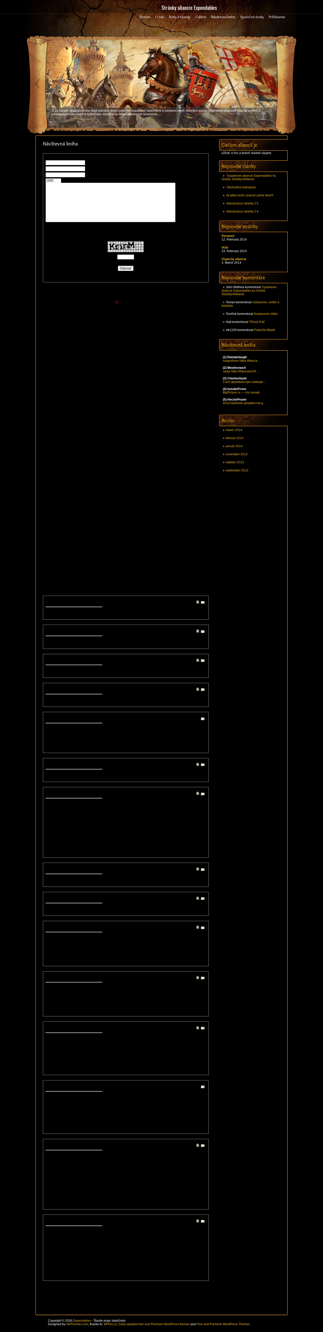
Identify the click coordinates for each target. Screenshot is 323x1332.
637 (82, 407)
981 (201, 466)
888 (88, 452)
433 (56, 370)
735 (69, 425)
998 (153, 470)
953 (182, 461)
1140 (51, 506)
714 (94, 420)
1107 (107, 497)
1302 (110, 543)
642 (113, 407)
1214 (166, 520)
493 (119, 379)
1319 (93, 547)
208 (56, 329)
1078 (182, 488)
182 (50, 325)
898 (151, 452)
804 (189, 434)
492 (113, 379)
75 (49, 307)
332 (50, 352)
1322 (117, 547)
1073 (142, 488)
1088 (109, 493)
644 (126, 407)
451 (170, 370)
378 (182, 357)
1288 (150, 538)
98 (154, 307)
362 (82, 357)
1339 (101, 552)
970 (132, 466)
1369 (190, 556)
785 (69, 434)
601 (170, 398)
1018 (158, 475)
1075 (158, 488)
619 (125, 402)
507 (50, 384)
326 (170, 348)
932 (50, 461)
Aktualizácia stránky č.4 (242, 211)
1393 (77, 565)
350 (164, 352)
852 (176, 443)
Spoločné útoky (252, 17)
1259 (69, 534)
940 (100, 461)
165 (100, 320)
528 (182, 384)
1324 (134, 547)
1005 (53, 475)
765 (100, 429)
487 (82, 379)
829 (189, 438)
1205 (93, 520)
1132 (145, 502)
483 (56, 379)
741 (107, 425)
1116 (176, 497)
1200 (53, 520)
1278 (69, 538)
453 (182, 370)
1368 (182, 556)
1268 (142, 534)
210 (69, 329)
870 (132, 447)
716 (107, 420)
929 (189, 457)
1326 (150, 547)
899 (157, 452)
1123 (75, 502)
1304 (126, 543)
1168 (114, 511)
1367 (174, 556)
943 (119, 461)
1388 (190, 561)
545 (132, 388)
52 (103, 302)
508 (56, 384)
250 (164, 334)
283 (56, 343)
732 (50, 425)
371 (138, 357)
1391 (61, 565)
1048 (93, 484)
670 (132, 411)
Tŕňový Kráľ (257, 322)
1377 (101, 561)
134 (63, 316)
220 (132, 329)
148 (151, 316)
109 (64, 311)
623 (151, 402)
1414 (93, 570)
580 (195, 393)
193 (119, 325)
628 (182, 402)
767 (113, 429)
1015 (134, 475)
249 (157, 334)
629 (189, 402)
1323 (125, 547)
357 (50, 357)
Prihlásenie (277, 17)
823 (151, 438)
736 (75, 425)
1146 (98, 506)
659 (63, 411)
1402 (150, 565)
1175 (169, 511)
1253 (174, 529)
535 (69, 388)
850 (164, 443)
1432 (85, 575)
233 (56, 334)
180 (195, 320)
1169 (122, 511)
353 (182, 352)
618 (119, 402)
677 (176, 411)
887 (82, 452)
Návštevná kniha (223, 17)
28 (154, 298)
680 (195, 411)
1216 (182, 520)
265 (100, 339)
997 (146, 470)
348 (151, 352)
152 (176, 316)
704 (189, 416)
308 (56, 348)
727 (176, 420)
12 (81, 298)
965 (100, 466)
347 (145, 352)
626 (170, 402)
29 (158, 298)
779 (189, 429)
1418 (125, 570)
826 (170, 438)
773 (151, 429)
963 (88, 466)
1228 (125, 525)
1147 (106, 506)
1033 (125, 479)
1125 (90, 502)
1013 (117, 475)
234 (63, 334)
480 (195, 375)
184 (63, 325)
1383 (150, 561)
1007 (69, 475)
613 (88, 402)
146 (138, 316)
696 (138, 416)
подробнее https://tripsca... (241, 360)
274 (157, 339)
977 (176, 466)
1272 (174, 534)
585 (69, 398)
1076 (166, 488)
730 (195, 420)
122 (143, 311)
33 (177, 298)
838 (88, 443)
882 (50, 452)
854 (189, 443)
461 (75, 375)
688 (88, 416)
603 (182, 398)
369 (126, 357)
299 (157, 343)
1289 (158, 538)
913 (88, 457)
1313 (198, 543)
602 (176, 398)
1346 (158, 552)
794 (126, 434)
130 (194, 311)
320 (132, 348)
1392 (69, 565)
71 (189, 302)
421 (138, 366)
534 (63, 388)
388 (88, 361)
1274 (190, 534)
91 (122, 307)
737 (82, 425)
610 (69, 402)
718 (119, 420)
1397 (109, 565)
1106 (100, 497)
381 (201, 357)
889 (94, 452)
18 (109, 298)
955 (195, 461)
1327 (158, 547)
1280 (85, 538)
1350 (190, 552)
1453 (129, 579)
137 (82, 316)
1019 (166, 475)
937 (82, 461)
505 (195, 379)
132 (50, 316)
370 (132, 357)
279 (189, 339)
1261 (85, 534)
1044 (61, 484)
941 (107, 461)
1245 (109, 529)
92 (126, 307)
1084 (77, 493)
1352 (53, 556)
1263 (101, 534)
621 (138, 402)
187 (82, 325)
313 (88, 348)
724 (157, 420)
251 (170, 334)
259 (63, 339)
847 (145, 443)
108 (58, 311)
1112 (146, 497)
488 (88, 379)
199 (157, 325)
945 (132, 461)
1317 (77, 547)
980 (195, 466)
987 (83, 470)
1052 (125, 484)
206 (201, 325)
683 (56, 416)
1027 (77, 479)
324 (157, 348)
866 (107, 447)
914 (94, 457)
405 (195, 361)
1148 (114, 506)
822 (144, 438)
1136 (176, 502)
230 (195, 329)
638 (88, 407)
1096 (174, 493)
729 (189, 420)
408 (56, 366)
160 (69, 320)
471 (138, 375)
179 (189, 320)
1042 (198, 479)
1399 (125, 565)
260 (69, 339)
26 (145, 298)
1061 (198, 484)
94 (136, 307)
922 (144, 457)
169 (126, 320)
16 (99, 298)
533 (56, 388)
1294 (198, 538)
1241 (77, 529)
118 (118, 311)
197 (145, 325)
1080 (198, 488)
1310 (174, 543)
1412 (77, 570)
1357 (93, 556)
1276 (53, 538)
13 (86, 298)
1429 (61, 575)
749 (157, 425)
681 (201, 411)
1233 (166, 525)
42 (58, 302)
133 (56, 316)
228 (182, 329)
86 (99, 307)
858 (56, 447)
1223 (85, 525)
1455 (146, 579)
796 (138, 434)
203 (182, 325)
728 (182, 420)
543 (119, 388)
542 (113, 388)
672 (145, 411)
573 (151, 393)
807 (50, 438)
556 (201, 388)
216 (107, 329)
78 (63, 307)
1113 (153, 497)
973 (151, 466)
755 (195, 425)
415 (100, 366)
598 (151, 398)
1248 (134, 529)
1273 (182, 534)
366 (107, 357)
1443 (174, 575)
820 (132, 438)
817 (113, 438)
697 (145, 416)
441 (107, 370)
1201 (61, 520)
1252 (166, 529)
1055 (150, 484)
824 (157, 438)
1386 (174, 561)
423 (151, 366)
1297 (69, 543)
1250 (150, 529)
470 (132, 375)
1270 (158, 534)
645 (132, 407)
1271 (166, 534)
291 (107, 343)
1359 (109, 556)
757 (50, 429)
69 (180, 302)
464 (94, 375)
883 (56, 452)
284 (63, 343)
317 (113, 348)
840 (100, 443)
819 (125, 438)
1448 (89, 579)
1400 (134, 565)
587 (82, 398)
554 (189, 388)
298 (151, 343)
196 (138, 325)
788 (88, 434)
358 (56, 357)
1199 (200, 516)
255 (195, 334)
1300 (93, 543)
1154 (161, 506)
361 (75, 357)
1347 (166, 552)
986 (77, 470)
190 (100, 325)
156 (201, 316)
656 (201, 407)
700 (164, 416)
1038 (166, 479)
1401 (142, 565)
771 (138, 429)
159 (63, 320)
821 (138, 438)
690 (100, 416)
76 (54, 307)
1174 (161, 511)
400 (164, 361)
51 (98, 302)
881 (201, 447)
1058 (174, 484)
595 (132, 398)
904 (189, 452)
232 (50, 334)
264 (94, 339)
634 (63, 407)
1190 (129, 516)
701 (170, 416)
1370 (198, 556)
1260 (77, 534)
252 (176, 334)
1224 (93, 525)
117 (112, 311)
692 (113, 416)
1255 (190, 529)
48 (85, 302)
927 (176, 457)
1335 (69, 552)
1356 (85, 556)
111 (76, 311)
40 (48, 302)
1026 (69, 479)
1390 (53, 565)
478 (182, 375)
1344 (142, 552)
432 (50, 370)
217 (113, 329)
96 (145, 307)
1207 (110, 520)
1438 (134, 575)
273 (151, 339)
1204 (85, 520)
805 (195, 434)
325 (163, 348)
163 (88, 320)
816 (107, 438)
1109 (123, 497)
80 (72, 307)
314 (94, 348)
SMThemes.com (77, 1324)
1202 (69, 520)
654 (189, 407)
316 (107, 348)
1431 (77, 575)
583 (56, 398)
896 (138, 452)
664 (94, 411)
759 (63, 429)
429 (189, 366)
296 (138, 343)
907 (50, 457)
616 (107, 402)
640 (100, 407)
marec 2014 (234, 430)
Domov (145, 17)
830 (195, 438)
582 (50, 398)
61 (144, 302)
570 (132, 393)
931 (201, 457)
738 (88, 425)
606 (201, 398)
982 (52, 470)
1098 (190, 493)
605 (195, 398)
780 (195, 429)
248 (151, 334)
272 (145, 339)
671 (138, 411)
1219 (53, 525)
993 (121, 470)
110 (70, 311)
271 (138, 339)
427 (176, 366)
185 (69, 325)
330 (195, 348)
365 (100, 357)
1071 (125, 488)
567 (113, 393)
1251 (158, 529)
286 (75, 343)
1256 (198, 529)
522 (144, 384)
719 (125, 420)
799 (157, 434)
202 (176, 325)
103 (182, 307)
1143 (75, 506)
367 (113, 357)
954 (189, 461)
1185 (90, 516)
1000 (166, 470)
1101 (61, 497)
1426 (190, 570)
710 (69, 420)
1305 (134, 543)
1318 (85, 547)
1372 (61, 561)
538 (88, 388)
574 (157, 393)
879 (189, 447)
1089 (117, 493)
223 (151, 329)
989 (96, 470)
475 (164, 375)
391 (107, 361)
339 (94, 352)
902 (176, 452)
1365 (158, 556)
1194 (161, 516)
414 (94, 366)
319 (125, 348)
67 (171, 302)
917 (113, 457)
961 (75, 466)
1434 (101, 575)
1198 (192, 516)
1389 (198, 561)
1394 (85, 565)
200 (164, 325)
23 (131, 298)
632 (50, 407)
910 (69, 457)
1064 (69, 488)
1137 (184, 502)
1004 (198, 470)
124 (156, 311)
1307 (150, 543)
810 (69, 438)
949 (157, 461)
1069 (109, 488)
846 (138, 443)
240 (100, 334)
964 (94, 466)
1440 (150, 575)
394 (126, 361)
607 (50, 402)
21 (122, 298)
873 (151, 447)
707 (50, 420)
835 (69, 443)
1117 (184, 497)
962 (82, 466)
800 (164, 434)
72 (194, 302)
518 (119, 384)
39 (204, 298)
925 (163, 457)
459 (63, 375)
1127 (106, 502)
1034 (134, 479)
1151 (137, 506)
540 (100, 388)
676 (170, 411)
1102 (68, 497)
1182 (67, 516)
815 (100, 438)
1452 (121, 579)
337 (82, 352)
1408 (198, 565)
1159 (200, 506)
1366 (166, 556)
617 (113, 402)
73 (198, 302)
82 (81, 307)
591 (107, 398)
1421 (150, 570)
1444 (182, 575)
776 (170, 429)
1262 (93, 534)
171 (138, 320)
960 (69, 466)
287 (82, 343)
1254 (182, 529)
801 (170, 434)
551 (170, 388)
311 (75, 348)
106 (201, 307)
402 (176, 361)
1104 (84, 497)
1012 (109, 475)
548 (151, 388)
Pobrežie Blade (264, 330)
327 (176, 348)
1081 (53, 493)
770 (132, 429)
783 (56, 434)
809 (63, 438)
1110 (131, 497)
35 (186, 298)
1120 (51, 502)
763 (88, 429)
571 (138, 393)
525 (163, 384)
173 (151, 320)
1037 (158, 479)
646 (138, 407)
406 (201, 361)
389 (94, 361)
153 (182, 316)
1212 (150, 520)
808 (56, 438)
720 (132, 420)
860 (69, 447)
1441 (158, 575)
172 (145, 320)
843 (119, 443)
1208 (118, 520)
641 (107, 407)
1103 (76, 497)
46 (76, 302)
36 (190, 298)
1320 (101, 547)
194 (126, 325)
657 (50, 411)
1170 (129, 511)
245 (132, 334)
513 (88, 384)
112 (82, 311)
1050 (109, 484)
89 (113, 307)
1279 (77, 538)
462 (82, 375)
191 (107, 325)
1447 (81, 579)
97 (149, 307)
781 (201, 429)
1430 (69, 575)
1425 (182, 570)
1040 (182, 479)
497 (145, 379)
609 (63, 402)
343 (119, 352)
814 (94, 438)
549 (157, 388)
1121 (59, 502)
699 (157, 416)
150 (164, 316)
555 (195, 388)
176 (170, 320)
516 (107, 384)
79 (67, 307)
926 (170, 457)
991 (109, 470)
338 (88, 352)
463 (88, 375)
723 (151, 420)
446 (138, 370)
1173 (153, 511)
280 (195, 339)
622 (144, 402)
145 (132, 316)
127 (175, 311)
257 (50, 339)
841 (107, 443)
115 (100, 311)
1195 (169, 516)
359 (63, 357)
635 (69, 407)
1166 (98, 511)
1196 (176, 516)
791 (107, 434)
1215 (174, 520)
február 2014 (235, 438)
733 (56, 425)
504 (189, 379)
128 (181, 311)
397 (145, 361)
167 (113, 320)
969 (126, 466)
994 (127, 470)
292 (113, 343)
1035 (142, 479)
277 (176, 339)
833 (56, 443)
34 (181, 298)
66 (167, 302)
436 (75, 370)
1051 (117, 484)
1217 (190, 520)
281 (201, 339)
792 (113, 434)
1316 (69, 547)
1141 (59, 506)
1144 (82, 506)
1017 (150, 475)
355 (195, 352)
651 (170, 407)
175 (164, 320)
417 (113, 366)
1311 (182, 543)
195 (132, 325)
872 (145, 447)
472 (145, 375)
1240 (69, 529)
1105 (92, 497)
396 (138, 361)
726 (170, 420)
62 (148, 302)
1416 (109, 570)
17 (104, 298)
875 (164, 447)
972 (145, 466)
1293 (190, 538)
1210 (134, 520)
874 (157, 447)
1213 (158, 520)
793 (119, 434)
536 (75, 388)
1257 (53, 534)
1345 (150, 552)
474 (157, 375)
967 (113, 466)
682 (50, 416)
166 (107, 320)
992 (115, 470)
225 (163, 329)
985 (71, 470)
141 (107, 316)
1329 (174, 547)
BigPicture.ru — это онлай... (242, 392)
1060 (190, 484)
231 (201, 329)
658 (56, 411)
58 (130, 302)
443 (119, 370)
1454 (138, 579)
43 (62, 302)
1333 (53, 552)
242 (113, 334)
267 (113, 339)
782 (50, 434)
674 (157, 411)
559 (63, 393)
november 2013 (237, 454)
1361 (125, 556)
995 (134, 470)
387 (82, 361)
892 (113, 452)
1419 (134, 570)
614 (94, 402)
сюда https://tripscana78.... (241, 371)
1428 (53, 575)
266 (107, 339)
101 (170, 307)
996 (140, 470)
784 (63, 434)
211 (75, 329)
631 (201, 402)
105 (195, 307)
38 (199, 298)
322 (144, 348)
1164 (82, 511)
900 (164, 452)
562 (82, 393)
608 (56, 402)
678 (182, 411)
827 (176, 438)
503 (182, 379)
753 (182, 425)
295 (132, 343)
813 (88, 438)
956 (201, 461)
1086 (93, 493)
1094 (158, 493)
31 (168, 298)
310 (69, 348)
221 (138, 329)
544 (126, 388)
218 (119, 329)
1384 (158, 561)
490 (100, 379)
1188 (114, 516)
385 (69, 361)
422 (144, 366)
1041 (190, 479)
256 (201, 334)
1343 (134, 552)
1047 (85, 484)
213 (88, 329)
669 (126, 411)
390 (100, 361)
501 (170, 379)
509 (63, 384)
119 (124, 311)
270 (132, 339)
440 (100, 370)
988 (90, 470)
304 (189, 343)
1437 (125, 575)
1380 (125, 561)
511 (75, 384)
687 (82, 416)
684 (63, 416)
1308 (158, 543)
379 (189, 357)
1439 (142, 575)
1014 (125, 475)
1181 (59, 516)
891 (107, 452)
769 (126, 429)
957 (50, 466)
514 (94, 384)
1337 (85, 552)
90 (117, 307)
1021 (182, 475)
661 (75, 411)
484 (63, 379)
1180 (51, 516)
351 (170, 352)
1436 (117, 575)
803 (182, 434)
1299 (85, 543)
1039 (174, 479)
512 (81, 384)
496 (138, 379)
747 (145, 425)
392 (113, 361)
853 (182, 443)
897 (145, 452)
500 (164, 379)
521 (138, 384)
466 (107, 375)
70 (185, 302)
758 (56, 429)
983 (58, 470)
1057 (166, 484)
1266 (125, 534)
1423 (166, 570)
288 (88, 343)
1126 (98, 502)
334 (63, 352)
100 (164, 307)
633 (56, 407)
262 (82, 339)
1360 (117, 556)
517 (113, 384)
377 (176, 357)
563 (88, 393)
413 (88, 366)
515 (100, 384)
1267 (134, 534)
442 (113, 370)
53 (108, 302)
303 (182, 343)
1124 (82, 502)
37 (195, 298)
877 (176, 447)
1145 (90, 506)
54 (112, 302)
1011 (101, 475)
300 (164, 343)
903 (182, 452)
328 (182, 348)
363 (88, 357)
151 (170, 316)
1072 (134, 488)
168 (119, 320)
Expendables (82, 1320)
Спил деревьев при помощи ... (244, 382)
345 (132, 352)
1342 (125, 552)
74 (203, 302)
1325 (142, 547)
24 (136, 298)
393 (119, 361)
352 (176, 352)
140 (100, 316)
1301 (101, 543)
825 (163, 438)
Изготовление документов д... (244, 403)
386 (75, 361)
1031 (109, 479)
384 (63, 361)
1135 (169, 502)
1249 (142, 529)
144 (126, 316)
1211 (142, 520)
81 (76, 307)
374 (157, 357)
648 (151, 407)
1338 (93, 552)
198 (151, 325)
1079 (190, 488)
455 (195, 370)
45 (71, 302)
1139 (200, 502)
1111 (139, 497)
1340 (109, 552)
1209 (126, 520)
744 (126, 425)
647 (145, 407)
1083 (69, 493)
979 (189, 466)
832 (50, 443)
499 (157, 379)
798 (151, 434)
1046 (77, 484)
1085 (85, 493)
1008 (77, 475)
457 (50, 375)
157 (50, 320)
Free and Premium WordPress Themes (223, 1324)
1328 (166, 547)
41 (53, 302)
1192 (145, 516)
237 (82, 334)
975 (164, 466)
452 (176, 370)
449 (157, 370)
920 (132, 457)
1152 (145, 506)
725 (163, 420)
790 (100, 434)
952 (176, 461)
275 (164, 339)
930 (195, 457)
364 (94, 357)
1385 (166, 561)
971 (138, 466)
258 (56, 339)
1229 (134, 525)
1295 (53, 543)
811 (75, 438)
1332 (198, 547)
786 (75, 434)
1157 (184, 506)
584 (63, 398)
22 (127, 298)
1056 (158, 484)
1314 (53, 547)
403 (182, 361)
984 (64, 470)
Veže (225, 247)
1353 (61, 556)
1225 (101, 525)
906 (201, 452)
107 (51, 311)
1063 (61, 488)
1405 (174, 565)
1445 (190, 575)
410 (69, 366)
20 (118, 298)
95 (140, 307)
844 (126, 443)
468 (119, 375)
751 (170, 425)
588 (88, 398)
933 (56, 461)
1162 (67, 511)
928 (182, 457)
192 (113, 325)
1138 (192, 502)
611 (75, 402)
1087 (101, 493)
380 (195, 357)
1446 (198, 575)
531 (201, 384)
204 (189, 325)
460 (69, 375)
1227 (117, 525)
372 (145, 357)
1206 (101, 520)
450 (164, 370)
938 (88, 461)
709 (63, 420)
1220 (61, 525)
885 (69, 452)
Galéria (200, 17)
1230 (142, 525)
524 (157, 384)
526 (170, 384)
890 (100, 452)
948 (151, 461)
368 (119, 357)
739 (94, 425)
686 (75, 416)
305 (195, 343)
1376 (93, 561)
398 (151, 361)
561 (75, 393)
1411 (69, 570)
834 (63, 443)
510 (69, 384)
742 (113, 425)
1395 (93, 565)
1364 (150, 556)
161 (75, 320)
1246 (117, 529)
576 (170, 393)
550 (164, 388)
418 (119, 366)
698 (151, 416)
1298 (77, 543)
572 (145, 393)
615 (100, 402)
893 (119, 452)
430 (195, 366)
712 (81, 420)
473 (151, 375)
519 (125, 384)
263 (88, 339)
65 (162, 302)
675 (164, 411)
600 (164, 398)
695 (132, 416)
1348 (174, 552)
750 (164, 425)
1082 (61, 493)
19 (113, 298)
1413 (85, 570)
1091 (134, 493)
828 (182, 438)
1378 (109, 561)
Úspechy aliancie (234, 259)
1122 (67, 502)
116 (106, 311)
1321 (109, 547)
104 (189, 307)
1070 (117, 488)
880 (195, 447)
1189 (122, 516)
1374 (77, 561)
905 (195, 452)
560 (69, 393)
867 (113, 447)
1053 (134, 484)
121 (137, 311)
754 (189, 425)
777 (176, 429)
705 (195, 416)
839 (94, 443)
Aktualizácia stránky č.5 (242, 203)
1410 (61, 570)
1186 (98, 516)
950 (164, 461)
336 (75, 352)
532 (50, 388)
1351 (198, 552)
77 (58, 307)
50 (94, 302)
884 (63, 452)
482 (50, 379)
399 (157, 361)
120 (130, 311)
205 (195, 325)
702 (176, 416)
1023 (198, 475)
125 (162, 311)
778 (182, 429)
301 (170, 343)
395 (132, 361)
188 (88, 325)
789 (94, 434)
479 (189, 375)
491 (107, 379)
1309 (166, 543)
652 (176, 407)
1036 (150, 479)
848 (151, 443)
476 (170, 375)
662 (82, 411)
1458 (170, 579)
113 (88, 311)
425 (163, 366)
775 (164, 429)
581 (201, 393)
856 (201, 443)
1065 (77, 488)
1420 (142, 570)
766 (107, 429)
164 (94, 320)
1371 (53, 561)
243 (119, 334)
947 (145, 461)
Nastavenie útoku (266, 314)
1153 (153, 506)
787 (82, 434)
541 (107, 388)
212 (81, 329)
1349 (182, 552)
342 (113, 352)
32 (172, 298)
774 (157, 429)
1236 (190, 525)
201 (170, 325)
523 (151, 384)
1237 (198, 525)
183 (56, 325)
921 (138, 457)
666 (107, 411)
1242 (85, 529)
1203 (77, 520)
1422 (158, 570)
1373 (69, 561)
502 (176, 379)
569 (126, 393)
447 (145, 370)
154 (189, 316)
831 (201, 438)
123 (149, 311)
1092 (142, 493)
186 (75, 325)
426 (170, 366)
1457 (162, 579)
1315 (61, 547)
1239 (61, 529)
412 (81, 366)
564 (94, 393)
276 (170, 339)
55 (117, 302)
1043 (53, 484)
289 (94, 343)
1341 (117, 552)
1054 (142, 484)
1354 (69, 556)
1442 (166, 575)
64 (157, 302)
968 (119, 466)
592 (113, 398)
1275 (198, 534)
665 (100, 411)
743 (119, 425)
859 (63, 447)
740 (100, 425)
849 (157, 443)
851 (170, 443)
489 (94, 379)
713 (88, 420)
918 (119, 457)
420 (132, 366)
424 (157, 366)
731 (201, 420)
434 (63, 370)
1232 (158, 525)
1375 (85, 561)
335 (69, 352)
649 (157, 407)
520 (132, 384)
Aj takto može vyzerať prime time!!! (249, 195)
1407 (190, 565)
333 (56, 352)
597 (145, 398)
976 (170, 466)
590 (100, 398)
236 (75, 334)
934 (63, 461)
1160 (51, 511)
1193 (153, 516)
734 (63, 425)
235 (69, 334)
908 (56, 457)
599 (157, 398)
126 (168, 311)
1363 (142, 556)
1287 (142, 538)
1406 (182, 565)
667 (113, 411)
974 (157, 466)
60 (139, 302)
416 (107, 366)
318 (119, 348)
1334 (61, 552)
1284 (117, 538)
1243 (93, 529)
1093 (150, 493)
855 (195, 443)
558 (56, 393)
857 (50, 447)
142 (113, 316)
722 (144, 420)
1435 (109, 575)
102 (176, 307)
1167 (106, 511)
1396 (101, 565)
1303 (118, 543)
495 (132, 379)
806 (201, 434)
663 (88, 411)
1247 (125, 529)
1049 (101, 484)
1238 (53, 529)
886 (75, 452)
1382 (142, 561)
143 (119, 316)
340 (100, 352)
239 (94, 334)
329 (189, 348)
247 (145, 334)
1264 (109, 534)
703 (182, 416)
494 (126, 379)
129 (187, 311)
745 (132, 425)
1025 (61, 479)
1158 (192, 506)
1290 (166, 538)
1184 (82, 516)
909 (63, 457)
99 (158, 307)
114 (94, 311)
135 (69, 316)
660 (69, 411)
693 (119, 416)
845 (132, 443)
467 (113, 375)
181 (201, 320)
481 (201, 375)
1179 (200, 511)
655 (195, 407)
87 (104, 307)
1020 (174, 475)
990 (102, 470)
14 (90, 298)
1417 (117, 570)
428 (182, 366)
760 (69, 429)
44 (67, 302)
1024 (53, 479)
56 (121, 302)
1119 (199, 497)
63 (153, 302)
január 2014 (234, 446)
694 (126, 416)
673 (151, 411)
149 (157, 316)
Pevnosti (228, 236)
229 (189, 329)
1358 (101, 556)
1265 (117, 534)
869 (126, 447)
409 (63, 366)
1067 (93, 488)
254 (189, 334)
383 (56, 361)
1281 (93, 538)
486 (75, 379)
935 (69, 461)
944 (126, 461)
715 (100, 420)
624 (157, 402)
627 (176, 402)
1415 (101, 570)
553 (182, 388)
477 (176, 375)
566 (107, 393)
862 (82, 447)
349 (157, 352)
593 (119, 398)
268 (119, 339)
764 (94, 429)
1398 (117, 565)
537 (82, 388)
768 (119, 429)
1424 (174, 570)
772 (145, 429)
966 (107, 466)
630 (195, 402)
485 (69, 379)
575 (164, 393)
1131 (137, 502)
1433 (93, 575)
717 (113, 420)
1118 (191, 497)
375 (164, 357)
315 (100, 348)
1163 (75, 511)
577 (176, 393)
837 (82, 443)
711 (75, 420)
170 (132, 320)
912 (81, 457)
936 (75, 461)
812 (81, 438)
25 (140, 298)
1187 (106, 516)
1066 (85, 488)
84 (90, 307)
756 (201, 425)
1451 (113, 579)
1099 (198, 493)
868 (119, 447)
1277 (61, 538)
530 (195, 384)
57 (126, 302)
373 (151, 357)
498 (151, 379)
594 (126, 398)
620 (132, 402)
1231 (150, 525)
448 (151, 370)
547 (145, 388)
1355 (77, 556)
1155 (169, 506)
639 (94, 407)
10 (72, 298)
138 (88, 316)
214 (94, 329)
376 (170, 357)
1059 (182, 484)
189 (94, 325)
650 (164, 407)
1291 (174, 538)
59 (135, 302)
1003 (190, 470)
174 (157, 320)
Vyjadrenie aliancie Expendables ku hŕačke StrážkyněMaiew (249, 177)
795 (132, 434)
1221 (69, 525)
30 (163, 298)
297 (145, 343)
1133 (153, 502)
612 (81, 402)
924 (157, 457)
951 (170, 461)
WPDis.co (110, 1324)
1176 (176, 511)
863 (88, 447)
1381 (134, 561)
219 (125, 329)
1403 (158, 565)
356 (201, 352)
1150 (129, 506)
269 (126, 339)
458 (56, 375)
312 (81, 348)
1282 (101, 538)
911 (75, 457)
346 (138, 352)
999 (159, 470)
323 (151, 348)
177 (176, 320)
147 (145, 316)
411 (75, 366)
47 (80, 302)
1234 (174, 525)
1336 (77, 552)
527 (176, 384)
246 (138, 334)
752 (176, 425)
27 (149, 298)
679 (189, 411)
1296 (61, 543)
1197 (184, 516)
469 (126, 375)
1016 (142, 475)
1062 (53, 488)
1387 (182, 561)
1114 (161, 497)
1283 (109, 538)
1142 (67, 506)
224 (157, 329)
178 (182, 320)
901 (170, 452)
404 (189, 361)
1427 (198, 570)
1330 (182, 547)
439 (94, 370)
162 (82, 320)
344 (126, 352)
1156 (176, 506)
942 (113, 461)
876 (170, 447)
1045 (69, 484)
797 (145, 434)
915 (100, 457)
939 (94, 461)
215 (100, 329)
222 (144, 329)
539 (94, 388)
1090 (125, 493)
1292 (182, 538)
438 (88, 370)
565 (100, 393)
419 (125, 366)
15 (95, 298)
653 (182, 407)
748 (151, 425)
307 (50, 348)
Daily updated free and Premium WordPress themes (154, 1324)
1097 (182, 493)
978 (182, 466)
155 (195, 316)
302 (176, 343)
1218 (198, 520)
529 (189, 384)
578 (182, 393)
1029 (93, 479)
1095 (166, 493)
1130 (129, 502)
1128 (114, 502)
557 (50, 393)
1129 (122, 502)
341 (107, 352)
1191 (137, 516)
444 (126, 370)
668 (119, 411)
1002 (182, 470)
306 (201, 343)
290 (100, 343)
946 (138, 461)
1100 (53, 497)
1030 (101, 479)
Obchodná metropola (241, 187)
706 (201, 416)
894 (126, 452)
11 (77, 298)
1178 (192, 511)
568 (119, 393)
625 (163, 402)
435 (69, 370)
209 (63, 329)
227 (176, 329)
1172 (145, 511)
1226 (109, 525)
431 (201, 366)
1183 (75, 516)
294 (126, 343)
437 (82, 370)
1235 (182, 525)
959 (63, 466)
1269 (150, 534)
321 (138, 348)
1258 (61, 534)
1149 (122, 506)
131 (200, 311)
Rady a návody (179, 17)
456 (201, 370)
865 (100, 447)
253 (182, 334)
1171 (137, 511)
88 (108, 307)
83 (86, 307)
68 (176, 302)
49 (89, 302)
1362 (134, 556)
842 (113, 443)
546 (138, 388)
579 (189, 393)
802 (176, 434)
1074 (150, 488)
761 (75, 429)
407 (50, 366)
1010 (93, 475)
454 (189, 370)
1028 (85, 479)
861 (75, 447)
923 (151, 457)
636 (75, 407)
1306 (142, 543)
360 (69, 357)
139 (94, 316)
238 (88, 334)
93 (131, 307)
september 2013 (237, 470)
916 (107, 457)
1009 (85, 475)
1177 (184, 511)
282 (50, 343)
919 (125, 457)
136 (75, 316)
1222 (77, 525)
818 (119, 438)
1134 (161, 502)
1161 (59, 511)
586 (75, 398)
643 (119, 407)
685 (69, 416)
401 (170, 361)
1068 (101, 488)
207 (50, 329)
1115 (169, 497)
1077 (174, 488)
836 (75, 443)
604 (189, 398)
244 (126, 334)
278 (182, 339)
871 (138, 447)
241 (107, 334)
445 (132, 370)
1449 (97, 579)
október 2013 (235, 462)
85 (95, 307)
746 (138, 425)
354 (189, 352)
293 (119, 343)
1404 (166, 565)
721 (138, 420)
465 (100, 375)
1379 (117, 561)
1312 (190, 543)
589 (94, 398)
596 (138, 398)
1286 (134, 538)
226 (170, 329)
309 (63, 348)
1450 (105, 579)
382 (50, 361)
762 (82, 429)
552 (176, 388)
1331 (190, 547)
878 (182, 447)
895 (132, 452)
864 (94, 447)
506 (201, 379)
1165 (90, 511)
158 (56, 320)
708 (56, 420)
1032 (117, 479)
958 (56, 466)
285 (69, 343)
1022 (190, 475)
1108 (115, 497)
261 (75, 339)
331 (201, 348)
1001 (174, 470)
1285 (125, 538)
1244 (101, 529)
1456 (154, 579)
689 (94, 416)
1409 (53, 570)
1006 (61, 475)
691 (107, 416)
